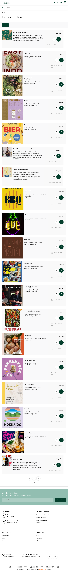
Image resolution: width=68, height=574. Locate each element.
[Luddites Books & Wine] (6, 2)
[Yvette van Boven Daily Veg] (12, 85)
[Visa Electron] (47, 567)
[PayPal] (15, 567)
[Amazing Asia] (12, 271)
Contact (38, 523)
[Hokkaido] (12, 417)
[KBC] (31, 567)
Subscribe (60, 500)
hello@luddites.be (12, 522)
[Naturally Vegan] (12, 393)
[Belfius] (26, 567)
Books (37, 535)
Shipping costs (57, 44)
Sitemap (49, 569)
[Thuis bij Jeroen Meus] (12, 295)
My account (5, 535)
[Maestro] (52, 567)
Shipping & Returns (41, 520)
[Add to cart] (58, 39)
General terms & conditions (44, 515)
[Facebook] (50, 556)
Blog (3, 541)
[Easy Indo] (12, 61)
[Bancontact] (21, 567)
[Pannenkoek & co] (12, 369)
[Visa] (42, 567)
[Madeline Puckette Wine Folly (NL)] (7, 460)
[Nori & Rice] (12, 109)
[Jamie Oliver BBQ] (12, 199)
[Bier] (12, 133)
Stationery (39, 538)
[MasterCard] (36, 567)
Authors (38, 541)
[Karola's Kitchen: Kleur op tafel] (7, 152)
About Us (4, 538)
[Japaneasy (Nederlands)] (7, 172)
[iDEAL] (10, 567)
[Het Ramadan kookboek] (7, 35)
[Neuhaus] (12, 247)
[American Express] (58, 567)
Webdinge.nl (42, 569)
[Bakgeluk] (13, 344)
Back (4, 12)
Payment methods (41, 517)
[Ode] (13, 224)
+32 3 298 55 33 (11, 516)
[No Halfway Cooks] (13, 442)
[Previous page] (29, 478)
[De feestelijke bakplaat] (12, 320)
